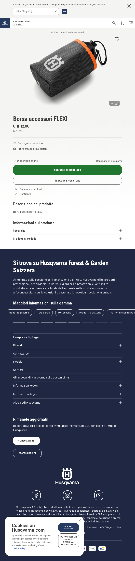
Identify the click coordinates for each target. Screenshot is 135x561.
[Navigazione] (131, 23)
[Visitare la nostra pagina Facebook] (36, 495)
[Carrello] (122, 23)
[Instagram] (67, 495)
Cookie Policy (19, 548)
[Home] (5, 23)
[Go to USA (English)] (64, 11)
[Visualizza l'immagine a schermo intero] (67, 71)
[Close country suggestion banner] (129, 6)
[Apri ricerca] (114, 23)
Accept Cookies (68, 527)
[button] (117, 39)
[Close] (80, 520)
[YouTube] (99, 495)
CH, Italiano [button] (18, 24)
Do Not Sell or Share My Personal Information (68, 541)
